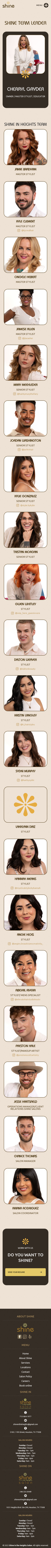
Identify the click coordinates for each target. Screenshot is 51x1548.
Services (25, 1362)
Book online (25, 1385)
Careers (25, 1381)
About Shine (25, 1358)
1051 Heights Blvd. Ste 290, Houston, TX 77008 (25, 1507)
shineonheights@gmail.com (25, 1499)
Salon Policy (25, 1376)
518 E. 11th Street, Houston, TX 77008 (25, 1432)
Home (25, 1353)
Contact (25, 1371)
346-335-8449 (25, 1492)
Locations (25, 1367)
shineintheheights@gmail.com (25, 1424)
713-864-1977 (25, 1416)
